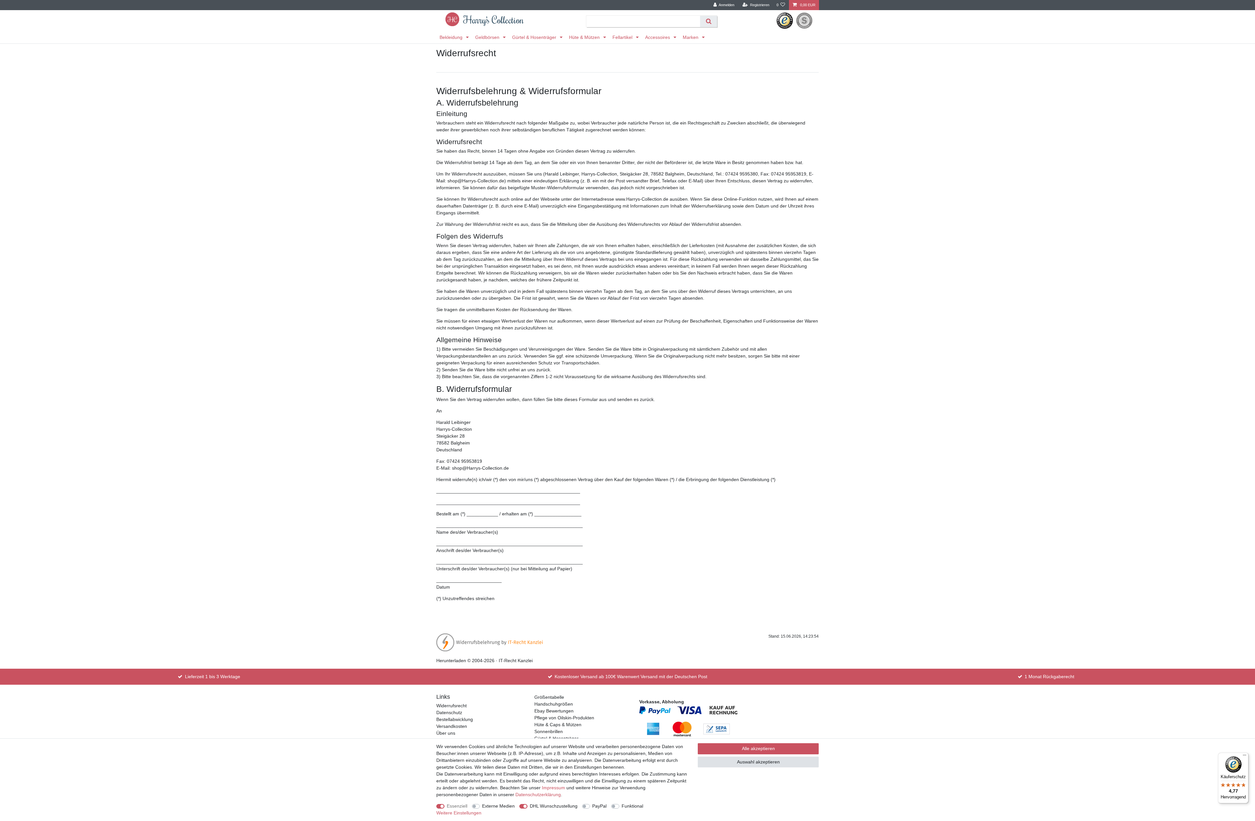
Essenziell (457, 806)
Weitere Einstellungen (458, 812)
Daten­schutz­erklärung (538, 794)
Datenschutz (449, 712)
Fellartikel (623, 37)
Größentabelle (549, 697)
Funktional (632, 806)
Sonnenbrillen (548, 731)
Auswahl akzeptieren (758, 761)
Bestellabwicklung (454, 719)
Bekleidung (452, 37)
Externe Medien (498, 806)
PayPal (599, 806)
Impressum (553, 787)
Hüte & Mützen (585, 37)
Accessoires (658, 37)
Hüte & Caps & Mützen (557, 724)
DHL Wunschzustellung (553, 806)
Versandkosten (451, 726)
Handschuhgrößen (553, 704)
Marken (691, 37)
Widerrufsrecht (451, 705)
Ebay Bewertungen (554, 710)
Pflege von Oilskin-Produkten (564, 717)
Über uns (445, 733)
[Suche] (708, 21)
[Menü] (1244, 757)
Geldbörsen (488, 37)
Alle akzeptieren (758, 748)
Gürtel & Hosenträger (535, 37)
